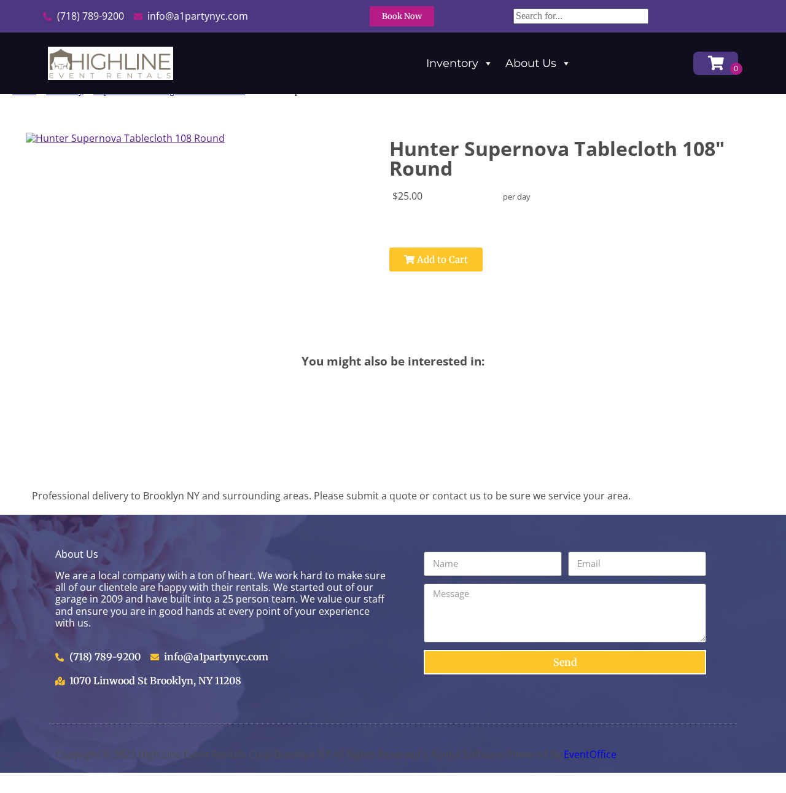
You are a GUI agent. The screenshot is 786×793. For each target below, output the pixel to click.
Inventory (452, 63)
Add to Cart (441, 259)
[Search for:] (580, 15)
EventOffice (590, 754)
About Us (530, 63)
